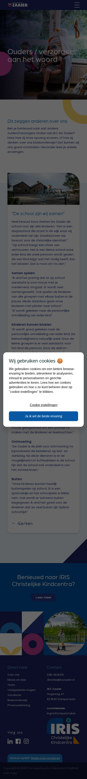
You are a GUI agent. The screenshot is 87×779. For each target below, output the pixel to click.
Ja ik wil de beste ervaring (43, 416)
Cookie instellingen (43, 405)
